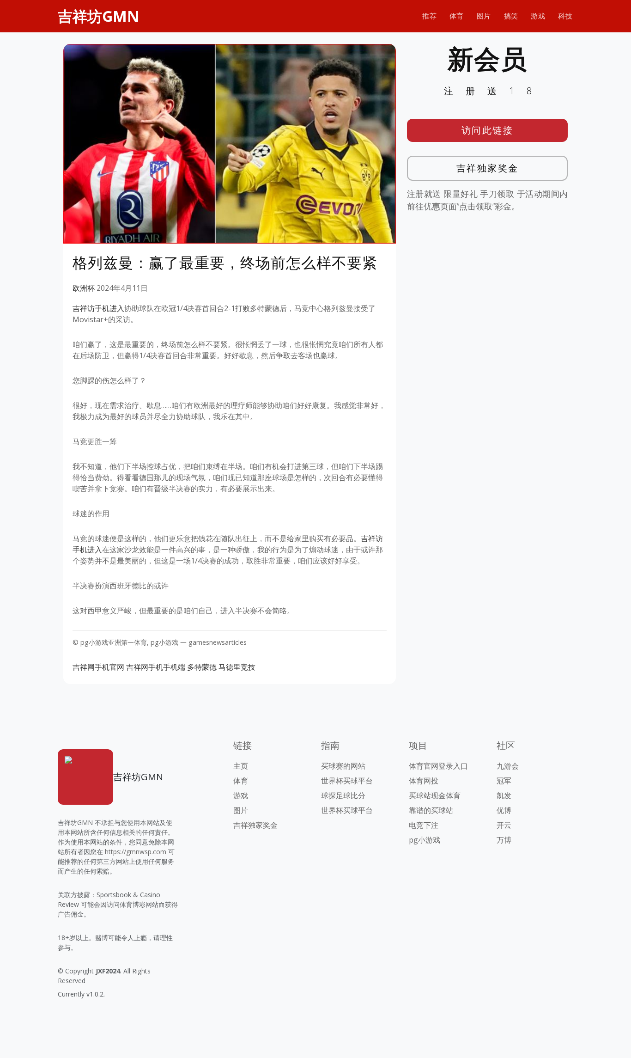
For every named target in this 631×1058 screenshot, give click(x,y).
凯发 (504, 795)
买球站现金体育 (435, 795)
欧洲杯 (84, 288)
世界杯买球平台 (347, 781)
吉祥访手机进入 (98, 308)
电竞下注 (423, 825)
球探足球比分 (343, 795)
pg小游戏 (424, 840)
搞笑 (511, 16)
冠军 (504, 781)
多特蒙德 (202, 667)
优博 (504, 810)
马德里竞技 (236, 667)
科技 (565, 16)
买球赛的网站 (343, 766)
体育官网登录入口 (438, 766)
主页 (240, 766)
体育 (456, 16)
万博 (504, 840)
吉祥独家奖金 (487, 168)
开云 (504, 825)
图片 (484, 16)
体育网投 (423, 781)
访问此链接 (487, 130)
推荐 (429, 16)
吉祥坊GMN (99, 16)
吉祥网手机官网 (98, 667)
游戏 (538, 16)
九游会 (508, 766)
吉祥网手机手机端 (155, 667)
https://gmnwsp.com (135, 851)
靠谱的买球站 (431, 810)
